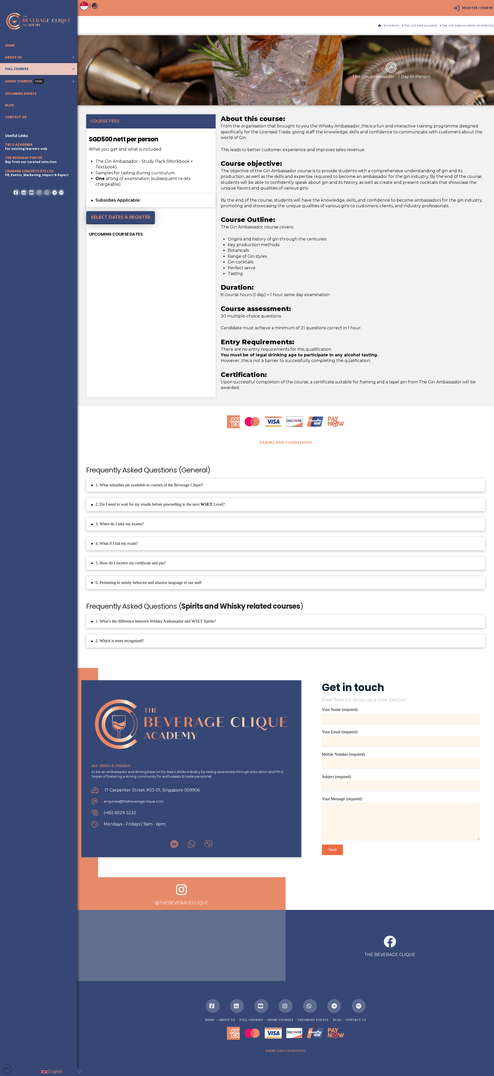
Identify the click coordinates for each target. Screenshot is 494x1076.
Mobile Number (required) (343, 754)
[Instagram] (286, 1006)
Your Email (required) (339, 732)
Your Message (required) (342, 799)
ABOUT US (227, 1019)
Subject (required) (336, 776)
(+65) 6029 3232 (120, 812)
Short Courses (280, 1019)
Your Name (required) (340, 709)
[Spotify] (61, 192)
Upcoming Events (313, 1019)
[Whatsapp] (310, 1006)
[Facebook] (213, 1006)
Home (210, 1019)
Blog (337, 1019)
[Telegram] (54, 192)
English (54, 1071)
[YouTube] (261, 1006)
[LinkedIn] (237, 1006)
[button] (151, 200)
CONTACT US (356, 1019)
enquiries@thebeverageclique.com (134, 801)
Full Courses (251, 1019)
